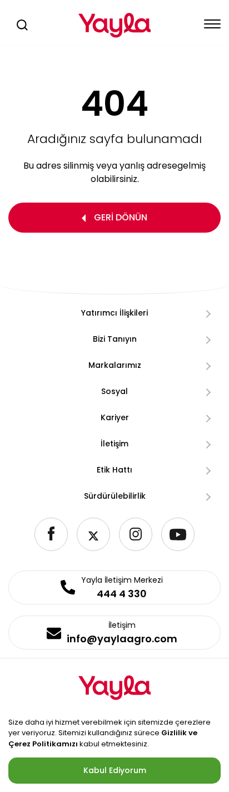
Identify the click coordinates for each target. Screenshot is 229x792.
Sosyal (114, 391)
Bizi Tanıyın (115, 339)
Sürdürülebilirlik (115, 495)
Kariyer (115, 417)
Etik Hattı (114, 469)
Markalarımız (114, 365)
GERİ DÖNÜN (120, 217)
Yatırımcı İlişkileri (114, 312)
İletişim (114, 443)
